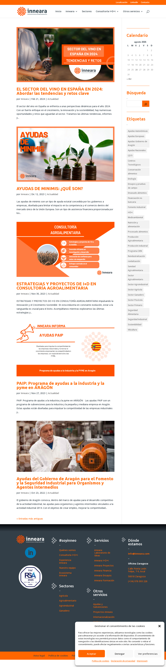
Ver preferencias (148, 653)
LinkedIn (134, 2)
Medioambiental (135, 217)
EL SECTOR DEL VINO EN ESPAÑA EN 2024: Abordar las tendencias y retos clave (60, 91)
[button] (159, 626)
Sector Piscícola (135, 300)
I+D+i (130, 212)
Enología (132, 178)
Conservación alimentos (134, 171)
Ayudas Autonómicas (138, 131)
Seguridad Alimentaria (133, 312)
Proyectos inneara (103, 611)
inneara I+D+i (101, 560)
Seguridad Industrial (137, 319)
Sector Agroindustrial (138, 284)
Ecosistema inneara (65, 574)
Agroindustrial (66, 605)
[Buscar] (145, 103)
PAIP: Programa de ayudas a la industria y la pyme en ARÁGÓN (60, 385)
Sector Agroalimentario (135, 277)
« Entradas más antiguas (30, 518)
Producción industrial (138, 245)
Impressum (142, 661)
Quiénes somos (67, 550)
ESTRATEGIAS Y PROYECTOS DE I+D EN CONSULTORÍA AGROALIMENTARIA (56, 285)
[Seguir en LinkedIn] (30, 552)
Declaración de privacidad (123, 661)
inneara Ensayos (103, 575)
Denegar (120, 653)
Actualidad (53, 98)
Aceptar (91, 653)
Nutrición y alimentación (134, 224)
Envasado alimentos (137, 192)
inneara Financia (102, 570)
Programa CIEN (135, 251)
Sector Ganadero (136, 294)
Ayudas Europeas (136, 136)
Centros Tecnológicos (134, 162)
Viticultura (132, 329)
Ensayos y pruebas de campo (137, 186)
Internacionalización (103, 616)
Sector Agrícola (135, 289)
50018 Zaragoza (137, 576)
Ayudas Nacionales (137, 150)
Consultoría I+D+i (106, 11)
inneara (70, 11)
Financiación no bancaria (135, 200)
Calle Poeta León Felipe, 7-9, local (137, 570)
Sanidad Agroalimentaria (135, 268)
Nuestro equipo (67, 567)
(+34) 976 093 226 (137, 581)
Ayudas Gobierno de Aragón (137, 143)
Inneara (25, 98)
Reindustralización (136, 256)
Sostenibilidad (134, 324)
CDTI (130, 155)
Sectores (87, 11)
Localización (121, 2)
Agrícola (63, 595)
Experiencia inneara (65, 561)
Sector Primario (135, 305)
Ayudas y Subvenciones (100, 605)
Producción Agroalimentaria (135, 238)
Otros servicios (131, 11)
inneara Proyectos (104, 565)
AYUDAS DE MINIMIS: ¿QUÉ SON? (50, 188)
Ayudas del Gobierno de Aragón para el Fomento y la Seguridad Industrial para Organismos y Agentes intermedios (65, 482)
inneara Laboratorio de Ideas (102, 553)
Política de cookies (100, 661)
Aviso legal (39, 656)
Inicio (58, 11)
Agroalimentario (67, 600)
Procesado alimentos (138, 231)
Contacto (145, 2)
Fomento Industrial (136, 207)
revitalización (134, 261)
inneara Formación (104, 580)
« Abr (129, 78)
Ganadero (64, 610)
